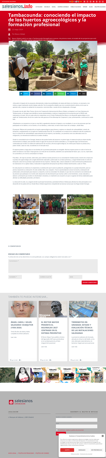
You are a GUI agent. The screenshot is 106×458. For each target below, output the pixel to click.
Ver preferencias (96, 450)
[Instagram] (90, 1)
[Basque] (70, 1)
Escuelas (47, 6)
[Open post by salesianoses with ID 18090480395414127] (53, 375)
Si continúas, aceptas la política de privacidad (71, 430)
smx (20, 304)
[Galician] (77, 1)
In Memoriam (14, 304)
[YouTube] (93, 1)
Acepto (67, 450)
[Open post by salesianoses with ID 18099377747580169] (98, 375)
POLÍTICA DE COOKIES (42, 453)
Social (54, 6)
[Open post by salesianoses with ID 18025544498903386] (7, 375)
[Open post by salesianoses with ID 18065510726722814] (37, 375)
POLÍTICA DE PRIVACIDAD (26, 453)
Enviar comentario (90, 282)
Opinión (85, 6)
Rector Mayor (51, 304)
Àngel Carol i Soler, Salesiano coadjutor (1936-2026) (22, 331)
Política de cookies (75, 454)
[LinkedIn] (103, 1)
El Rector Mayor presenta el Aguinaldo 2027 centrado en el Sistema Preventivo (53, 331)
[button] (103, 436)
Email (57, 423)
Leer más (14, 337)
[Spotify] (96, 1)
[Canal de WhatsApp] (99, 1)
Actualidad (39, 6)
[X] (87, 1)
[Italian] (79, 1)
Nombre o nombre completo (64, 417)
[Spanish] (81, 1)
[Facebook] (84, 1)
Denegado (82, 450)
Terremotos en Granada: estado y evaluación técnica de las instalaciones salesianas (83, 331)
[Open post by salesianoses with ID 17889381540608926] (22, 375)
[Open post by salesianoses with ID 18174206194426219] (83, 375)
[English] (74, 1)
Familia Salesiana (76, 6)
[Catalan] (72, 1)
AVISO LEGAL (12, 453)
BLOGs (91, 6)
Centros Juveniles (63, 6)
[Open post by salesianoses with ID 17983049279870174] (68, 375)
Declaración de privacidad (86, 454)
